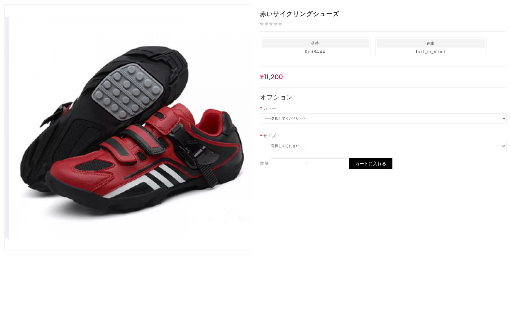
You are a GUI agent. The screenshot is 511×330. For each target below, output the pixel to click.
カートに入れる (370, 163)
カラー (269, 108)
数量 (264, 163)
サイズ (269, 136)
